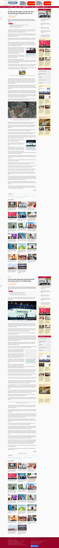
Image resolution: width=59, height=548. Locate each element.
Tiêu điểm (16, 7)
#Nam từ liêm (13, 196)
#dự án (30, 196)
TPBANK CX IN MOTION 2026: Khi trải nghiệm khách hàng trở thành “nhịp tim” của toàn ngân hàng (12, 241)
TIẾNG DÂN (40, 77)
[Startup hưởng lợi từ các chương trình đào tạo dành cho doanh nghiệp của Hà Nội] (44, 90)
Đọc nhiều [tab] (44, 9)
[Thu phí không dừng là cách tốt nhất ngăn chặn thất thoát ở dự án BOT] (41, 129)
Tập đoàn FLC (25, 29)
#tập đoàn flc (13, 493)
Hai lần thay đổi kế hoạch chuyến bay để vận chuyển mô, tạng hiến (22, 240)
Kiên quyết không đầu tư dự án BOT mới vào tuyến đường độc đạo (47, 132)
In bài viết (11, 491)
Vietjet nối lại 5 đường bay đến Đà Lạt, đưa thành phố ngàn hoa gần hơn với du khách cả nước (12, 271)
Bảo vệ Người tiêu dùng (43, 71)
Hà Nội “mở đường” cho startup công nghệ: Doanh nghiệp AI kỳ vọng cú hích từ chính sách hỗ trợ (41, 101)
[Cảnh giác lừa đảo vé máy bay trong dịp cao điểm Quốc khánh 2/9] (22, 225)
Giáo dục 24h (11, 7)
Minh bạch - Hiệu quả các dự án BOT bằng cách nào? (44, 117)
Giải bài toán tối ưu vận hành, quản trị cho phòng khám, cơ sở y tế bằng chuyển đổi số (41, 111)
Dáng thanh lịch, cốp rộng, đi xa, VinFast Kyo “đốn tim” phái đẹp (45, 28)
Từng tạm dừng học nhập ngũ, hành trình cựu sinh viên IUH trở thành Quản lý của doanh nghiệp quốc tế (47, 111)
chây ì (9, 44)
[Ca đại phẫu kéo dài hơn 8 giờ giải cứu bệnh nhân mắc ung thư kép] (22, 204)
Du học (32, 7)
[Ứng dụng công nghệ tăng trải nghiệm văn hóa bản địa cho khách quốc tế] (47, 97)
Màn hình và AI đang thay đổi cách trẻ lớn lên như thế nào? (12, 261)
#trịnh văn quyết (21, 196)
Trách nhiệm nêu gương (26, 7)
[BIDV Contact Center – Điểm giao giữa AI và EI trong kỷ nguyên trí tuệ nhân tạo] (31, 246)
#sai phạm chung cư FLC (19, 493)
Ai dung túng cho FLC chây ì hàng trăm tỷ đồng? (15, 27)
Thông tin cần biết (42, 39)
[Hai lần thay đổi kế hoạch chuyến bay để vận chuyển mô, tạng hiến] (22, 236)
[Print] (1, 18)
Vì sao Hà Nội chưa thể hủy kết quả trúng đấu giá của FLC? (31, 54)
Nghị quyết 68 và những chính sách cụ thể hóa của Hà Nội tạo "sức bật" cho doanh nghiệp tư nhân (12, 230)
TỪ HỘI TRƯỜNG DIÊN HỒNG (42, 74)
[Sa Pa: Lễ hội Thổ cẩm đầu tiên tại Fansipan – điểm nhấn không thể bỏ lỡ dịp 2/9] (22, 257)
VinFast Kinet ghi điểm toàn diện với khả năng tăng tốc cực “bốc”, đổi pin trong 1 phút (45, 31)
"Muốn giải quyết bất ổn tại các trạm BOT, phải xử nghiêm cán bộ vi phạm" (44, 125)
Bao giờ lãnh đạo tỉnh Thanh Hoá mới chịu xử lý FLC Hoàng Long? (17, 293)
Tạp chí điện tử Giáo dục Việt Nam (22, 489)
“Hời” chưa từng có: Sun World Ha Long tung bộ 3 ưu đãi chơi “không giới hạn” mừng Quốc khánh (31, 220)
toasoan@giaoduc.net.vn (48, 0)
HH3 (19, 176)
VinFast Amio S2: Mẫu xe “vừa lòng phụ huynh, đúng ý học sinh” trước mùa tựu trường (45, 20)
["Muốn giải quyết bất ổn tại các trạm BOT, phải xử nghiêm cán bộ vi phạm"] (44, 122)
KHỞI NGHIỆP (41, 82)
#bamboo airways (30, 493)
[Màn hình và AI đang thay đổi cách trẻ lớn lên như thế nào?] (12, 257)
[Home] (1, 12)
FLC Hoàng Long (18, 147)
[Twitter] (1, 16)
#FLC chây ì (33, 196)
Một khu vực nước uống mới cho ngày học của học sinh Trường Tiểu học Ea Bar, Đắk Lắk (31, 240)
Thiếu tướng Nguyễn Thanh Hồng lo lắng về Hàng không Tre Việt (17, 292)
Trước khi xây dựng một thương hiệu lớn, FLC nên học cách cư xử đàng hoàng (31, 148)
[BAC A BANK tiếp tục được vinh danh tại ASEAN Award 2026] (12, 215)
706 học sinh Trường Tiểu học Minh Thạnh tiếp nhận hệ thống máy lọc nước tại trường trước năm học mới (22, 271)
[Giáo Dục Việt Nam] (13, 3)
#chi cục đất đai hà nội (17, 197)
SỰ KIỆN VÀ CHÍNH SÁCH (42, 347)
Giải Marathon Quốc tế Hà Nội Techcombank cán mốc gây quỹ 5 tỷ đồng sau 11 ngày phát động (31, 230)
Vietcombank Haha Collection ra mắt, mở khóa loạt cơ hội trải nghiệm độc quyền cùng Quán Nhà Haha (22, 251)
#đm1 (12, 197)
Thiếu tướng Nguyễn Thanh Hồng (25, 323)
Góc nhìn (20, 7)
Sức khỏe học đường (37, 7)
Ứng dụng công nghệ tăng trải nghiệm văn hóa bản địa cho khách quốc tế (47, 101)
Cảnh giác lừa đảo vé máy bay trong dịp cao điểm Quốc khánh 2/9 (22, 230)
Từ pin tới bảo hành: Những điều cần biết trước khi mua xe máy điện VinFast (12, 251)
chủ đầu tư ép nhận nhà (11, 460)
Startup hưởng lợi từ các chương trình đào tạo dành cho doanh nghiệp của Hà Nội (44, 92)
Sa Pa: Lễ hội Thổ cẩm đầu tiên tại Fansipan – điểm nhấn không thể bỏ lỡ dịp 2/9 (22, 261)
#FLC (17, 196)
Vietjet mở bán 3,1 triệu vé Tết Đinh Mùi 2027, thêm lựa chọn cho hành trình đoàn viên (31, 209)
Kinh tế (47, 7)
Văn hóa (43, 7)
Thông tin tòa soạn (16, 0)
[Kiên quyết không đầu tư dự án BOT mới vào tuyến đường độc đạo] (47, 129)
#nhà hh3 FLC (25, 493)
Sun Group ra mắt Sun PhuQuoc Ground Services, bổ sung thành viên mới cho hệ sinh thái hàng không (45, 36)
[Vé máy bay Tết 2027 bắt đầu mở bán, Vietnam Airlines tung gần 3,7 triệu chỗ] (31, 257)
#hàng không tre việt (14, 495)
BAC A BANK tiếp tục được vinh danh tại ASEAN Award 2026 (12, 219)
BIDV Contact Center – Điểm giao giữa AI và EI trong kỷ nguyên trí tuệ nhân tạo (31, 251)
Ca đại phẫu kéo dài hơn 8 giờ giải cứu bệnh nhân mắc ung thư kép (22, 208)
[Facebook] (1, 14)
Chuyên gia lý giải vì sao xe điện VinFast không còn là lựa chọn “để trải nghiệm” (46, 24)
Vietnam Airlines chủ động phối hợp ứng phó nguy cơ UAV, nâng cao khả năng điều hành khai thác (12, 209)
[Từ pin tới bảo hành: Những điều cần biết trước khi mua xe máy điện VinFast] (12, 246)
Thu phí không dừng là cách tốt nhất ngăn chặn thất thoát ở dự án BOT (41, 133)
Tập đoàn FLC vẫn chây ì (22, 476)
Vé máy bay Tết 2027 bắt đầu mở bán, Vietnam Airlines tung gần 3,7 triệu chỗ (31, 261)
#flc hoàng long (26, 196)
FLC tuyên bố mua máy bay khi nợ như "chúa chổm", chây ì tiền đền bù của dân (31, 356)
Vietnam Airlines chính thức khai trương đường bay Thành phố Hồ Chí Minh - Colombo (22, 219)
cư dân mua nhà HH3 (23, 445)
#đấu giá (22, 197)
